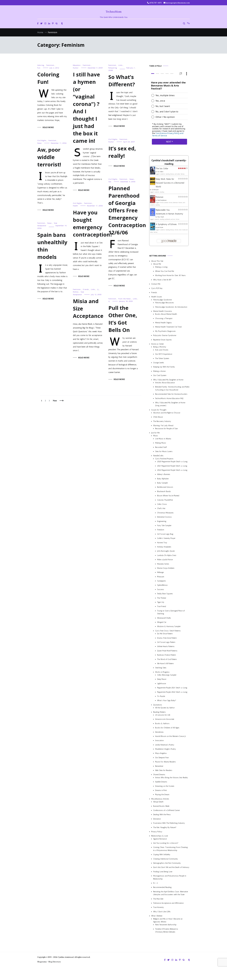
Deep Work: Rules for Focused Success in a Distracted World (170, 183)
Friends (86, 289)
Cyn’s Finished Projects (164, 459)
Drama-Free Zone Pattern (167, 638)
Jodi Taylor (160, 227)
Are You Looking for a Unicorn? (165, 843)
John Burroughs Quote (166, 551)
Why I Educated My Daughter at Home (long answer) (170, 404)
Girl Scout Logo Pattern (166, 642)
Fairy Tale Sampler (164, 525)
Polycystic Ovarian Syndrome (164, 335)
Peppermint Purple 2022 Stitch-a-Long (172, 692)
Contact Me (155, 284)
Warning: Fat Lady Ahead (163, 426)
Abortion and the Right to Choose (166, 413)
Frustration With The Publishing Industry (169, 823)
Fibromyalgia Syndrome (162, 300)
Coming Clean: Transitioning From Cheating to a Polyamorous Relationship (170, 848)
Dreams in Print (161, 790)
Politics (75, 292)
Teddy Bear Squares (165, 594)
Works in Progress (162, 672)
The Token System (162, 358)
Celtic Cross (162, 504)
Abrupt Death (158, 802)
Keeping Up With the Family (164, 367)
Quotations (157, 705)
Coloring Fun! (48, 78)
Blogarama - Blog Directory (49, 962)
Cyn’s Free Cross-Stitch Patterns (168, 631)
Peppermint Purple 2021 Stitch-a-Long (172, 688)
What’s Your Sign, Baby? (166, 700)
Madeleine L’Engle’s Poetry (165, 749)
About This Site (157, 261)
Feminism (50, 65)
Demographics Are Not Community (167, 863)
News (39, 143)
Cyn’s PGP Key (156, 288)
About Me (157, 264)
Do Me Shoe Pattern (165, 634)
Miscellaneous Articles (160, 799)
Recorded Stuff (161, 447)
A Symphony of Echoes (166, 224)
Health (75, 206)
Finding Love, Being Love (162, 872)
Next (55, 400)
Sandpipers (161, 581)
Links (120, 65)
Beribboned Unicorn (165, 487)
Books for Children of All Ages (167, 728)
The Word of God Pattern (167, 659)
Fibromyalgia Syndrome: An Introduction (171, 307)
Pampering (112, 68)
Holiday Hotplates (164, 547)
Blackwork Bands (164, 491)
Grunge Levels (158, 363)
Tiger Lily (160, 602)
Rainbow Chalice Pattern (166, 655)
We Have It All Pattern (165, 663)
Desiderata (159, 732)
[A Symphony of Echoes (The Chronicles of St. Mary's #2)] (152, 229)
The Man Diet (158, 899)
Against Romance (160, 839)
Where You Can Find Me (164, 271)
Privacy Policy (156, 832)
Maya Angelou (161, 753)
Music (155, 436)
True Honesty (158, 907)
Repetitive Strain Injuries (162, 340)
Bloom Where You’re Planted (168, 496)
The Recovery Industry (162, 421)
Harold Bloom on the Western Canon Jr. (170, 736)
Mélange (160, 572)
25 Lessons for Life (162, 715)
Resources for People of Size (166, 428)
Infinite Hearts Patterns (165, 646)
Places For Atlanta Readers (165, 762)
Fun (38, 68)
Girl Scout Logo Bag (165, 534)
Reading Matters (159, 712)
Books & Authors (162, 723)
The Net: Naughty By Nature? (164, 827)
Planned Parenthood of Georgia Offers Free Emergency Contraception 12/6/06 (127, 210)
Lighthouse (161, 683)
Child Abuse (158, 417)
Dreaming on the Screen (164, 786)
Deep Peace (161, 679)
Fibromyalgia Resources (164, 303)
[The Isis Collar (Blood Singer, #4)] (152, 173)
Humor (76, 68)
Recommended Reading (162, 887)
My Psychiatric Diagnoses (165, 331)
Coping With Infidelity (161, 855)
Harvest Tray (162, 542)
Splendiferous (162, 585)
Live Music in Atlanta (163, 439)
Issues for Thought (158, 410)
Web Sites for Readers (163, 770)
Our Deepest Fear (162, 757)
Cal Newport (155, 190)
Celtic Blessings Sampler (166, 675)
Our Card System (159, 375)
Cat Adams (160, 171)
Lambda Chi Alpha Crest (166, 555)
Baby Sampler (162, 483)
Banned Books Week (161, 806)
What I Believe (156, 916)
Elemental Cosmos (164, 517)
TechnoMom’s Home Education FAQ (169, 398)
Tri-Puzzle (161, 696)
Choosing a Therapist (163, 318)
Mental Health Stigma (163, 323)
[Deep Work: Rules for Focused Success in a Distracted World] (152, 184)
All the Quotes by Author (165, 708)
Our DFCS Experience (163, 354)
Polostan (159, 197)
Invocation (159, 740)
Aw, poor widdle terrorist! (49, 157)
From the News (124, 299)
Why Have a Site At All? (162, 280)
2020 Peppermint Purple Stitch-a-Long (172, 462)
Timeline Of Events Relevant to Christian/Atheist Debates (166, 930)
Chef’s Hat (161, 508)
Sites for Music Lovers (163, 451)
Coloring (40, 65)
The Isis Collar (162, 168)
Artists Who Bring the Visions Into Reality (171, 777)
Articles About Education (165, 383)
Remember (159, 766)
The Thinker (161, 598)
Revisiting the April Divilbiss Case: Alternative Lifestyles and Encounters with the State (170, 893)
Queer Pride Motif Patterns (167, 651)
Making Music (160, 443)
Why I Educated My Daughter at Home (168, 380)
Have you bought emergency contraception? (93, 223)
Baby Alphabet (163, 479)
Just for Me (155, 433)
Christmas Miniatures (165, 513)
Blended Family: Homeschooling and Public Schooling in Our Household (172, 388)
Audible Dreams (161, 782)
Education (77, 65)
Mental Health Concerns (162, 311)
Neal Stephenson (162, 200)
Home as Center (157, 344)
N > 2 (155, 883)
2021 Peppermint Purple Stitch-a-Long (172, 466)
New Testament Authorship (165, 925)
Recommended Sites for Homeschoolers (171, 394)
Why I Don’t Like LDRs (162, 912)
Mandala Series (163, 564)
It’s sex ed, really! (122, 152)
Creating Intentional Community (165, 859)
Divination (157, 819)
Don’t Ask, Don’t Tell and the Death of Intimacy (171, 867)
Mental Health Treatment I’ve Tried (168, 327)
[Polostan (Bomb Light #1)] (152, 202)
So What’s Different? (121, 80)
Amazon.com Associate (164, 719)
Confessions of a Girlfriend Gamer (166, 810)
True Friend (161, 606)
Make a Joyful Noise (165, 560)
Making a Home (159, 371)
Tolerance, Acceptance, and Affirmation (168, 903)
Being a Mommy (159, 347)
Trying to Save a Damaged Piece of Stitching (171, 612)
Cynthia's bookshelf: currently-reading (168, 162)
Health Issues (156, 297)
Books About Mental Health (166, 314)
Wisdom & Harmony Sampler (169, 626)
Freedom (160, 530)
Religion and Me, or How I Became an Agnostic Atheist (167, 920)
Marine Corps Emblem (165, 568)
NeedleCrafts (158, 456)
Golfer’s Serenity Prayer (166, 538)
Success (160, 589)
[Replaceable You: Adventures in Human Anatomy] (152, 215)
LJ (98, 289)
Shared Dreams (159, 775)
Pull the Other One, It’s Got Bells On (122, 318)
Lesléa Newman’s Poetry (164, 745)
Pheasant (160, 577)
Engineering (161, 521)
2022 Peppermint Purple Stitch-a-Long (172, 470)
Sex (109, 182)
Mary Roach (160, 217)
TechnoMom (114, 11)
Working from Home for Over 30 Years (170, 275)
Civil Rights (112, 139)
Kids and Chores (161, 350)
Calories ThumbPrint (165, 500)
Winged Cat (161, 622)
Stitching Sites (160, 668)
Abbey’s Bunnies (163, 474)
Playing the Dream (162, 795)
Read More (48, 127)
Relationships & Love (159, 836)
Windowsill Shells (164, 618)
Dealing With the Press (162, 815)
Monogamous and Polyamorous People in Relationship (169, 877)
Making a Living (161, 267)
